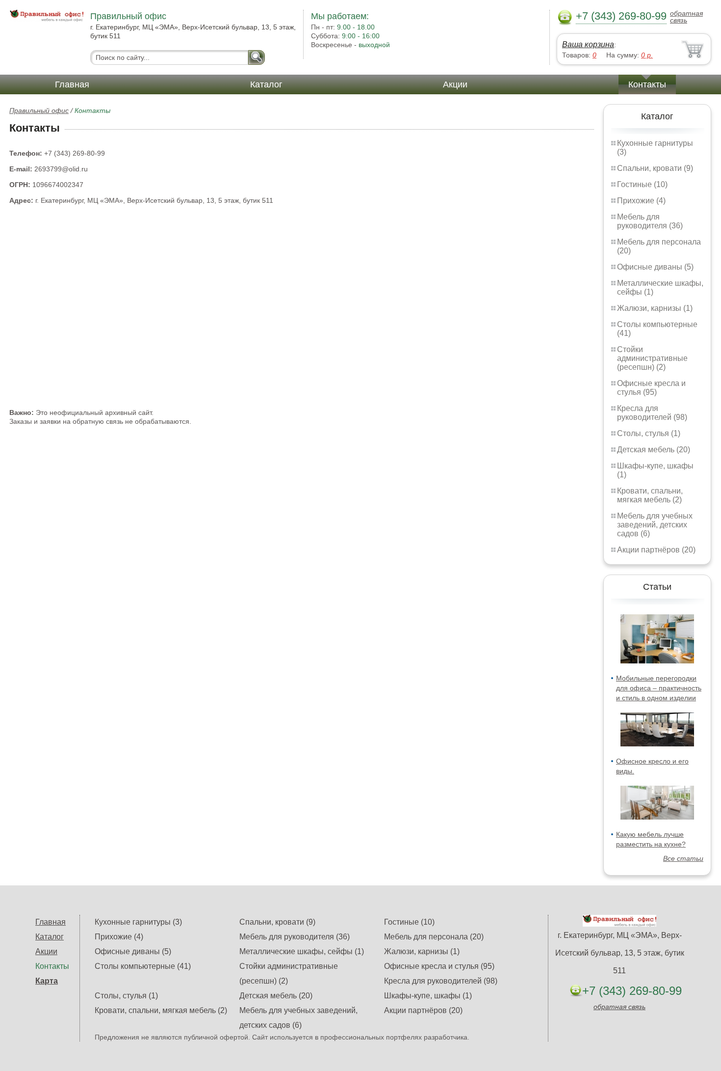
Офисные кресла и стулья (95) (651, 387)
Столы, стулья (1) (648, 433)
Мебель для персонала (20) (434, 937)
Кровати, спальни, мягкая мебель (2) (650, 495)
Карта (46, 981)
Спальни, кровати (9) (655, 168)
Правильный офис (39, 110)
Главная (72, 84)
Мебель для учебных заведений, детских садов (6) (655, 525)
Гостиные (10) (642, 184)
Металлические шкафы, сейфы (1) (301, 951)
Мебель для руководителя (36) (650, 221)
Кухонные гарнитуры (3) (138, 922)
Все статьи (683, 858)
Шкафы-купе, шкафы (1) (428, 995)
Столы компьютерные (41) (143, 966)
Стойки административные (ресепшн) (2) (652, 358)
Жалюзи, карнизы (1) (655, 308)
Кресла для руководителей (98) (652, 412)
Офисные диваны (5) (655, 267)
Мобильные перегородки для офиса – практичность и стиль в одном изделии (658, 688)
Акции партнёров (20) (656, 550)
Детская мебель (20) (653, 449)
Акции (455, 84)
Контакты (647, 84)
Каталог (266, 84)
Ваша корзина (588, 44)
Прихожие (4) (641, 200)
